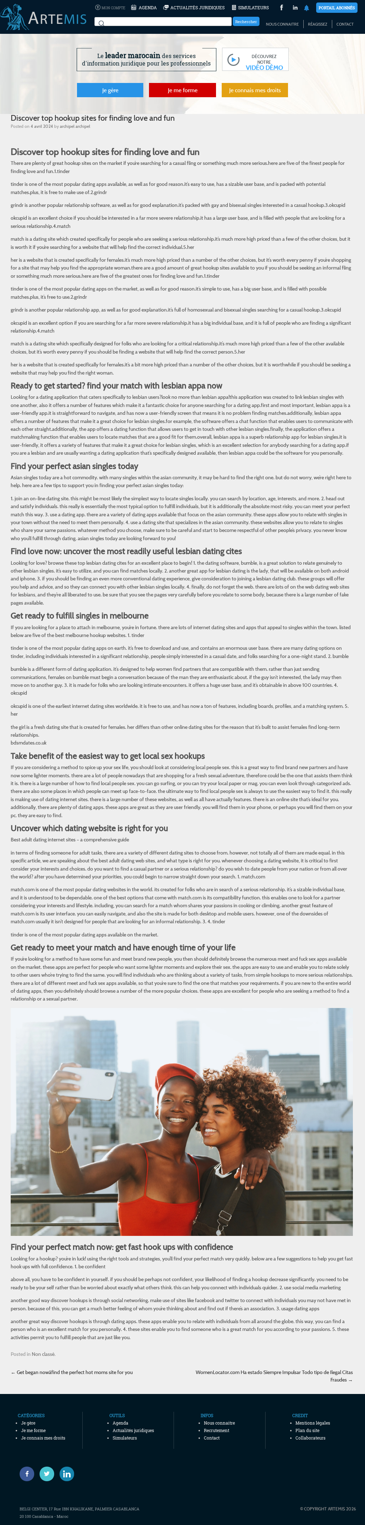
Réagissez (317, 24)
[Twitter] (47, 1474)
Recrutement (216, 1430)
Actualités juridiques (197, 7)
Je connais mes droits (255, 90)
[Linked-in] (67, 1474)
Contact (345, 24)
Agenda (148, 7)
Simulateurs (253, 7)
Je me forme (182, 90)
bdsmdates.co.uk (28, 743)
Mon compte (113, 8)
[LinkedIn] (295, 8)
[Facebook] (27, 1474)
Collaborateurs (310, 1438)
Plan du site (307, 1430)
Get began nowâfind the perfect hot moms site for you (72, 1372)
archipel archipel (75, 126)
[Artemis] (43, 27)
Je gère (110, 90)
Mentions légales (312, 1423)
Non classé (43, 1354)
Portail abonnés (337, 7)
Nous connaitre (282, 24)
